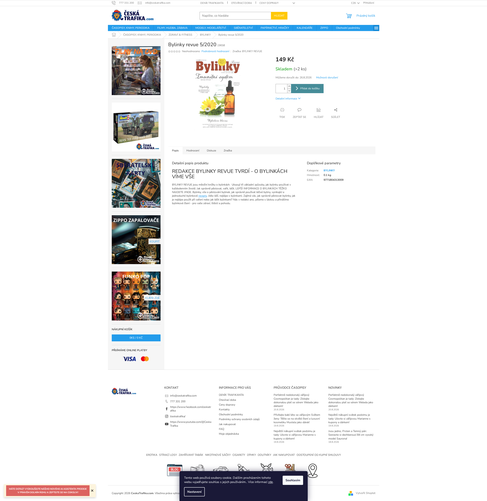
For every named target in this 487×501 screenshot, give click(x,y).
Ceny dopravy (269, 3)
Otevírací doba (241, 3)
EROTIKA (151, 455)
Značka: (247, 51)
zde (270, 482)
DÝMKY (251, 455)
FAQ (221, 429)
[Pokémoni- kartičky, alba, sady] (266, 470)
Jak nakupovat (227, 424)
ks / (136, 338)
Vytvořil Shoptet (365, 493)
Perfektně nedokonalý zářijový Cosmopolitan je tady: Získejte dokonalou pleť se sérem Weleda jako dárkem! (296, 400)
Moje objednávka (229, 434)
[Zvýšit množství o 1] (289, 86)
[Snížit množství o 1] (289, 91)
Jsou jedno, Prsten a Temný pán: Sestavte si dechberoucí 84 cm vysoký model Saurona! (350, 434)
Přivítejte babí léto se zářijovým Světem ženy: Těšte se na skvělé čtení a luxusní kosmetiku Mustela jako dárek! (297, 418)
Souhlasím (293, 480)
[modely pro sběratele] (220, 470)
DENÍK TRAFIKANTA (212, 3)
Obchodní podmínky (231, 414)
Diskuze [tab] (211, 150)
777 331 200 (177, 401)
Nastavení (194, 492)
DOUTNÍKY (264, 455)
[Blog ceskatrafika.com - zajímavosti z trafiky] (174, 470)
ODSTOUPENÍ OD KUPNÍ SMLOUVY (319, 455)
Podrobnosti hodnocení (215, 51)
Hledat (279, 15)
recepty (202, 196)
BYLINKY (329, 170)
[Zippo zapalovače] (197, 470)
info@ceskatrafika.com (183, 396)
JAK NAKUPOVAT (284, 455)
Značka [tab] (228, 150)
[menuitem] (130, 28)
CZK (353, 3)
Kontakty (224, 409)
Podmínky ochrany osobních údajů (239, 419)
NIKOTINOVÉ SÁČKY (218, 455)
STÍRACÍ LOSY (168, 455)
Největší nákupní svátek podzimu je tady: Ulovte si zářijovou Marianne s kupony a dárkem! (295, 434)
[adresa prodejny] (312, 470)
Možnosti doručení (327, 77)
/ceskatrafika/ (177, 416)
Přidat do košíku (310, 88)
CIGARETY (238, 455)
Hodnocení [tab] (192, 150)
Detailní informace (286, 98)
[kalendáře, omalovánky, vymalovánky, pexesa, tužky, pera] (289, 470)
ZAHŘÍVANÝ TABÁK (191, 455)
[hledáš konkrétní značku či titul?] (243, 470)
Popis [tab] (175, 150)
